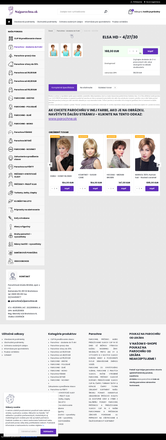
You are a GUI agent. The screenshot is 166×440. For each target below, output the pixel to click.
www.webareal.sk (29, 437)
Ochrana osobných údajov (71, 21)
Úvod (50, 31)
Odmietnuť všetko (28, 431)
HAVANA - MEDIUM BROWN (115, 176)
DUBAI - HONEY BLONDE (61, 176)
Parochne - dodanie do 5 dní (68, 31)
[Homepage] (9, 22)
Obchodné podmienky (47, 21)
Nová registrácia (153, 2)
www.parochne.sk (62, 118)
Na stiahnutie (86, 87)
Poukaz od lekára (120, 21)
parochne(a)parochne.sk (24, 301)
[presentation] (49, 164)
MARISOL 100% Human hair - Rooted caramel (145, 176)
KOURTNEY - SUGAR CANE (87, 176)
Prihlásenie (137, 2)
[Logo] (22, 12)
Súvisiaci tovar (106, 87)
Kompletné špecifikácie (63, 87)
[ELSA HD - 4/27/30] (53, 50)
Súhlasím (48, 431)
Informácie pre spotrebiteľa (97, 21)
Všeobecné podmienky (24, 21)
